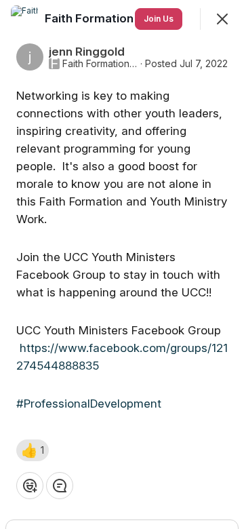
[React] (30, 485)
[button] (32, 450)
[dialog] (122, 264)
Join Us (159, 19)
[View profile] (24, 19)
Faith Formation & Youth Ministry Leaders (100, 63)
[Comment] (59, 485)
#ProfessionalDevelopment (88, 403)
